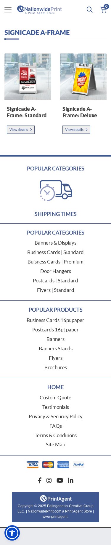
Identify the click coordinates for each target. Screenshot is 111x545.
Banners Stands (56, 348)
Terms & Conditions (56, 435)
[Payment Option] (55, 464)
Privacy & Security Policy (56, 416)
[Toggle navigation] (8, 9)
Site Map (55, 444)
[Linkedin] (70, 480)
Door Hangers (55, 271)
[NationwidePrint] (40, 9)
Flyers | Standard (55, 290)
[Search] (89, 9)
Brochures (55, 367)
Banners (55, 339)
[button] (12, 533)
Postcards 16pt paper (55, 329)
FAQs (55, 426)
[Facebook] (40, 480)
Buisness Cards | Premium (55, 261)
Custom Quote (55, 397)
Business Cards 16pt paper (55, 320)
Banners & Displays (55, 242)
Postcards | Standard (55, 280)
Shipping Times (56, 214)
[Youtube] (60, 480)
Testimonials (55, 407)
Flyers (55, 358)
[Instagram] (49, 480)
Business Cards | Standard (55, 252)
